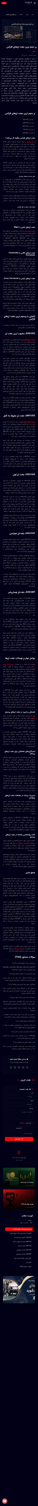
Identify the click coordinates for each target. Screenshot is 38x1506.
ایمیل (32, 1101)
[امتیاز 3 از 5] (19, 1067)
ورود (4, 3)
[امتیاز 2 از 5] (15, 1067)
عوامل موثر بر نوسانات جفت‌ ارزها (22, 1258)
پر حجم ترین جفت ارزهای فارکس (22, 1229)
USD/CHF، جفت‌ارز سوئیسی (23, 1250)
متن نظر (31, 1108)
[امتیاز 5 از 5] (27, 1067)
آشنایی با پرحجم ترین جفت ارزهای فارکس (20, 1233)
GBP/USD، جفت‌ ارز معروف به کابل (22, 1242)
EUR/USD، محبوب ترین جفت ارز (22, 1237)
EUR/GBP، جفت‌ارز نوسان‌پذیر (23, 1254)
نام (32, 1093)
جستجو (29, 1220)
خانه (33, 14)
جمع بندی (28, 1262)
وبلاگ (27, 14)
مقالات (21, 14)
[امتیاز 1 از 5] (11, 1067)
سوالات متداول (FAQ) (25, 1266)
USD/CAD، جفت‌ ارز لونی (24, 1246)
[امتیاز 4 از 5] (23, 1067)
